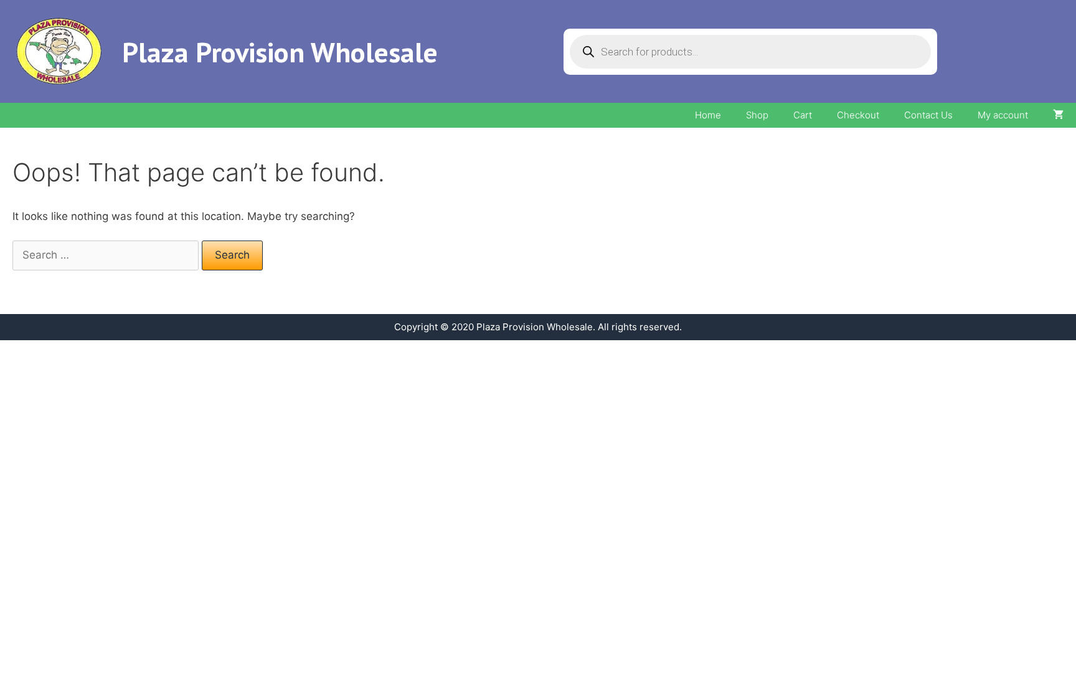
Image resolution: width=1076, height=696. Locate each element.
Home (708, 115)
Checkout (858, 115)
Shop (757, 115)
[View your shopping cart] (1058, 115)
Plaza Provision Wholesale (280, 52)
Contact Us (928, 115)
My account (1003, 115)
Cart (802, 115)
